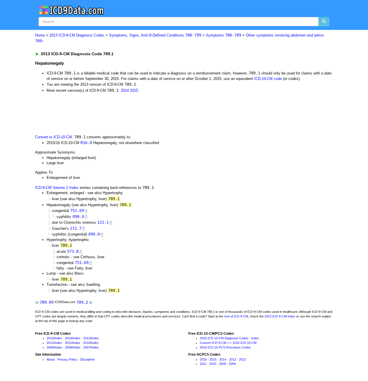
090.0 (78, 216)
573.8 (72, 251)
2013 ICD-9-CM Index (279, 316)
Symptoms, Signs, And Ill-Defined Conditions (155, 35)
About (51, 359)
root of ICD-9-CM (236, 316)
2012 (50, 342)
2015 (134, 90)
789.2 (82, 302)
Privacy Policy (67, 359)
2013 (86, 338)
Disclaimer (87, 359)
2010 (86, 342)
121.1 (103, 222)
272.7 (75, 228)
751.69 (77, 210)
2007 (86, 347)
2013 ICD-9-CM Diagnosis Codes (76, 35)
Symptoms (223, 35)
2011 (68, 342)
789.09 (46, 302)
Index (58, 338)
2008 (68, 347)
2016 (203, 359)
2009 (50, 347)
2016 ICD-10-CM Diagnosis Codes (224, 338)
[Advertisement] (137, 113)
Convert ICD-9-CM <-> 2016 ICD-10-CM (228, 342)
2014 (125, 90)
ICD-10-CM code (268, 78)
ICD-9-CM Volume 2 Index (56, 187)
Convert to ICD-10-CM (53, 137)
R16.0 (86, 142)
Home (40, 35)
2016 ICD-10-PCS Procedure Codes (225, 347)
